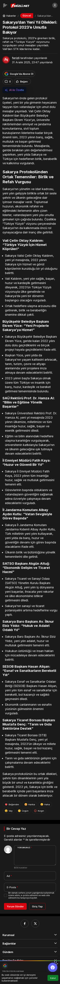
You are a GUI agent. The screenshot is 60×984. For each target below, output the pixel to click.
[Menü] (5, 5)
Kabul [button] (53, 978)
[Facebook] (25, 924)
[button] (52, 967)
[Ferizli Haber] (20, 5)
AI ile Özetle (16, 90)
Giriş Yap (37, 906)
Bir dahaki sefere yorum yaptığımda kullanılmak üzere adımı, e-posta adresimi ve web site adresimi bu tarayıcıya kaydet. (31, 895)
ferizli (16, 58)
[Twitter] (35, 924)
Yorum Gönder (15, 906)
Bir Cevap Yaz (16, 828)
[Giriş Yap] (55, 5)
